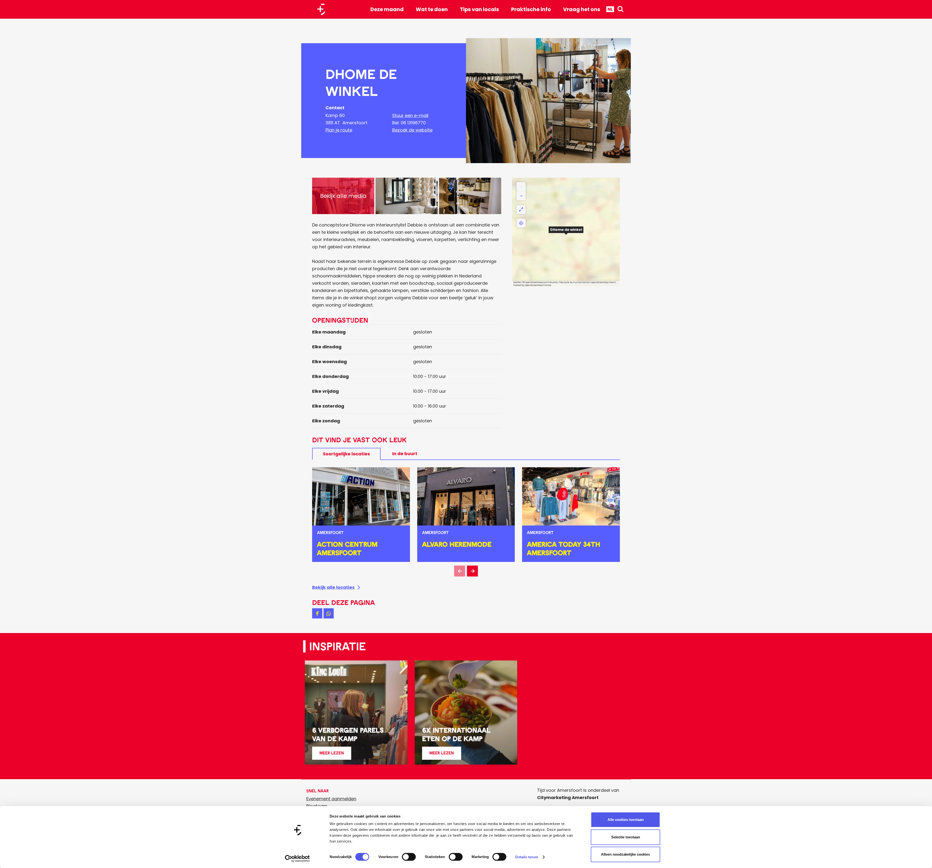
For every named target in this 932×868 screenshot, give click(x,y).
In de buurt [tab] (404, 454)
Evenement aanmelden (331, 799)
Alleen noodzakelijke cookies (625, 854)
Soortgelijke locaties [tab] (346, 454)
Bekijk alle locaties (333, 587)
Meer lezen (331, 755)
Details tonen (526, 857)
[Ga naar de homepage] (323, 9)
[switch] (409, 857)
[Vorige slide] (459, 571)
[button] (566, 232)
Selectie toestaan (625, 837)
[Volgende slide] (472, 571)
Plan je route (338, 130)
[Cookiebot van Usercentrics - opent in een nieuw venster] (297, 858)
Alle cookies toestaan (625, 820)
